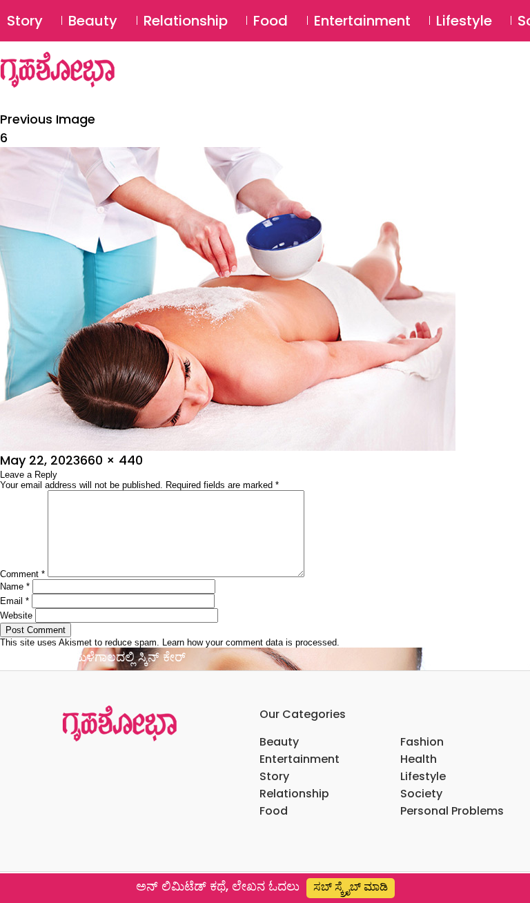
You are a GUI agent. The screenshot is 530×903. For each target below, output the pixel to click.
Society (421, 794)
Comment (22, 574)
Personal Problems (452, 811)
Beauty (92, 20)
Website (16, 615)
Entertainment (362, 20)
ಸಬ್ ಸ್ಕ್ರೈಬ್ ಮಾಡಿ (350, 887)
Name (15, 586)
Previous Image (47, 119)
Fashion (422, 742)
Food (270, 20)
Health (418, 759)
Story (25, 20)
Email (14, 601)
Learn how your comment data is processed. (251, 642)
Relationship (186, 20)
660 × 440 (111, 460)
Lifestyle (464, 20)
